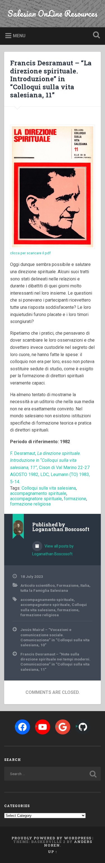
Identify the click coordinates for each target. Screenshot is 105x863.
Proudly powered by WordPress (51, 838)
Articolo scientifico (37, 585)
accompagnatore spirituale (36, 498)
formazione (75, 498)
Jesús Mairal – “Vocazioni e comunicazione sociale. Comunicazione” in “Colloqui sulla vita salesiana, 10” (55, 637)
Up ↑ (52, 851)
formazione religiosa (30, 504)
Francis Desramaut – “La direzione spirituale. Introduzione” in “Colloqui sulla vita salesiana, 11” (51, 78)
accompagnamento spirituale (38, 493)
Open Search (95, 35)
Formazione (67, 585)
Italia (84, 585)
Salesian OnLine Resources (52, 13)
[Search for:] (52, 774)
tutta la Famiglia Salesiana (44, 590)
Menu (19, 35)
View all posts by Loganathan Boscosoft (53, 550)
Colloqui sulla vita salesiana (49, 488)
